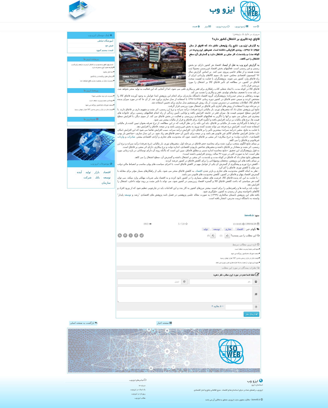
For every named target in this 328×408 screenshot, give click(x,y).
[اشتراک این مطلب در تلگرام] (141, 235)
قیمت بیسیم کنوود (104, 50)
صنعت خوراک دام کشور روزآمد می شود (245, 253)
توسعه (128, 195)
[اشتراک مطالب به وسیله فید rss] (119, 235)
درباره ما (142, 385)
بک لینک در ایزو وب (137, 389)
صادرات (131, 136)
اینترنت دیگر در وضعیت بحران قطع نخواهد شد (96, 81)
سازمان (106, 182)
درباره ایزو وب (221, 26)
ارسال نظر (250, 314)
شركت (87, 177)
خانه (255, 26)
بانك (97, 177)
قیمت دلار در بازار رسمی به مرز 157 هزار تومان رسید (239, 258)
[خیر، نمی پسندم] (213, 235)
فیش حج (109, 45)
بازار (206, 26)
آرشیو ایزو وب (240, 26)
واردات (120, 136)
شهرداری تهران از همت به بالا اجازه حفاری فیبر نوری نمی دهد (237, 262)
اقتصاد (195, 26)
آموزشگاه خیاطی (105, 40)
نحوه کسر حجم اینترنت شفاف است (247, 249)
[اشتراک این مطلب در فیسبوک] (136, 235)
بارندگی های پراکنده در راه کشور (101, 76)
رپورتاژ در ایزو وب (138, 394)
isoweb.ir (249, 215)
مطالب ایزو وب (140, 398)
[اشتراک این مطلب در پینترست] (125, 235)
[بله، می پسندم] (227, 235)
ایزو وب (222, 9)
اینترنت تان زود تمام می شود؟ (102, 96)
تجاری (228, 229)
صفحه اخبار (163, 323)
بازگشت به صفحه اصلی (82, 323)
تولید (205, 229)
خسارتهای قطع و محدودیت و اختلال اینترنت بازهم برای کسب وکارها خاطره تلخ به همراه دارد (92, 66)
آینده (79, 172)
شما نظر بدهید (108, 72)
